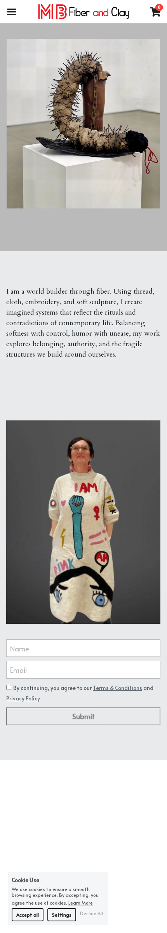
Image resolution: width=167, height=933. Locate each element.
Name (19, 648)
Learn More (80, 902)
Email (18, 670)
